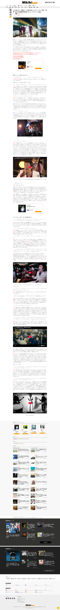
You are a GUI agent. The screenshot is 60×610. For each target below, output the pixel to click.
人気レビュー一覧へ (49, 570)
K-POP (16, 7)
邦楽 (10, 7)
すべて (7, 7)
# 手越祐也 (50, 578)
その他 (37, 7)
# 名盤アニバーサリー (13, 578)
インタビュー (15, 5)
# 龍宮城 (29, 578)
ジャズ (22, 7)
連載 (18, 5)
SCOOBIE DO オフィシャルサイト (19, 443)
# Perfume (8, 578)
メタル (19, 7)
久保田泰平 (19, 15)
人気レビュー (34, 5)
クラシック (26, 7)
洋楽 (12, 7)
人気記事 (29, 5)
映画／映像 (30, 7)
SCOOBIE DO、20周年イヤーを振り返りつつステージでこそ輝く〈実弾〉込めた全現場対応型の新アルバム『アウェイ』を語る (28, 517)
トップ (7, 5)
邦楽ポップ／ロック (19, 13)
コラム (10, 5)
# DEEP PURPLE (24, 578)
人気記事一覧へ (45, 542)
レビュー (22, 5)
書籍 (34, 7)
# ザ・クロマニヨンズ (45, 578)
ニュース (25, 5)
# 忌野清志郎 (39, 578)
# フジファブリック (33, 578)
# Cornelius (19, 578)
